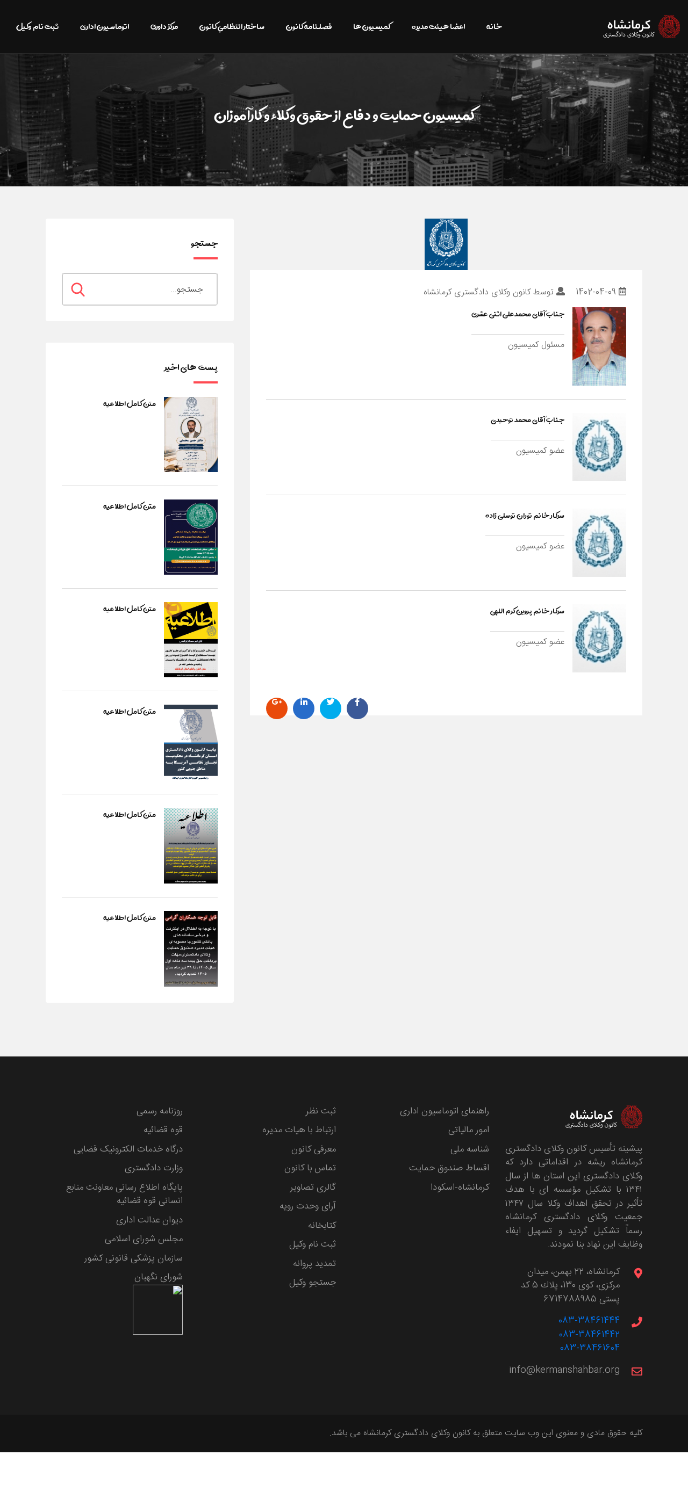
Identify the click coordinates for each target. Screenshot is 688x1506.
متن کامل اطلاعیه (129, 403)
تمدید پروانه (314, 1263)
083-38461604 (590, 1348)
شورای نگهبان (158, 1277)
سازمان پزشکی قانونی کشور (133, 1258)
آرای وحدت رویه (308, 1206)
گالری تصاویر (313, 1187)
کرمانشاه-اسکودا (460, 1187)
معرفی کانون (313, 1149)
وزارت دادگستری (154, 1168)
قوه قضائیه (163, 1130)
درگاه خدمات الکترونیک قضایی (128, 1149)
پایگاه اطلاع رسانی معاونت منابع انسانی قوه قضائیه (124, 1194)
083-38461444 (589, 1320)
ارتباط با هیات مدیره (299, 1130)
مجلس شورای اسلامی (144, 1239)
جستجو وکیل (312, 1282)
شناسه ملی (469, 1149)
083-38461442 (589, 1334)
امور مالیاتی (468, 1130)
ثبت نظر (321, 1111)
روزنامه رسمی (160, 1111)
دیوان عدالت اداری (149, 1220)
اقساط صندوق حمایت (449, 1168)
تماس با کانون (310, 1168)
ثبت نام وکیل (312, 1244)
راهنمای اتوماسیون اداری (444, 1111)
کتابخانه (322, 1225)
